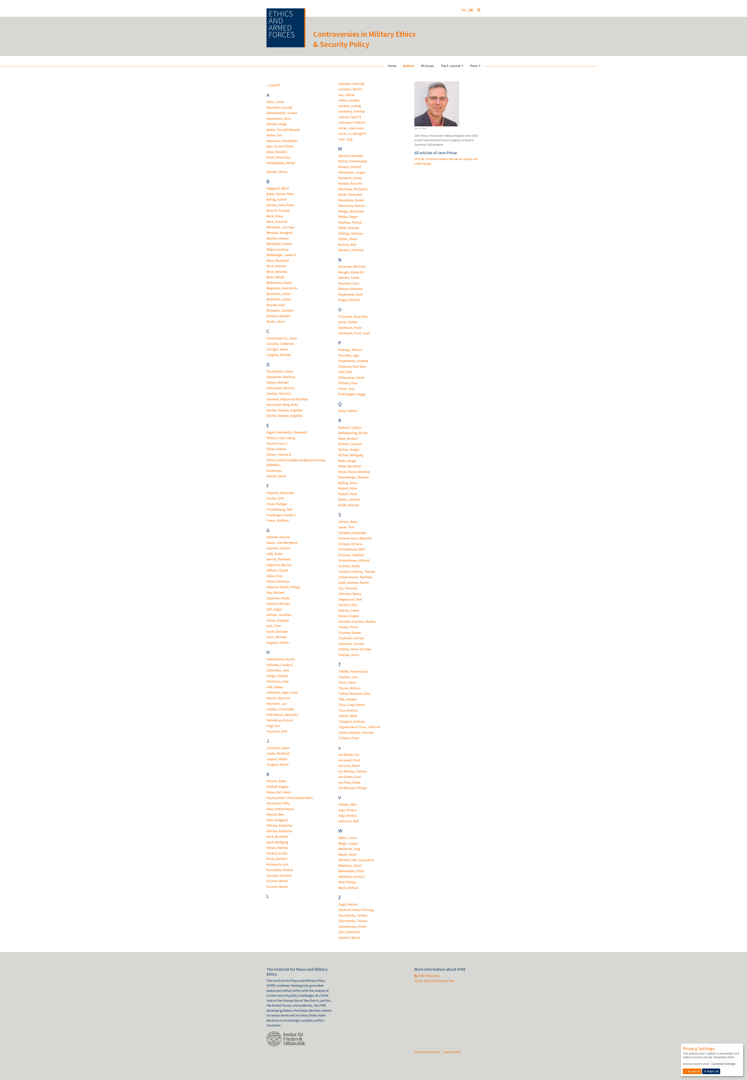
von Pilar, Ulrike (349, 782)
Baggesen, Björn (278, 188)
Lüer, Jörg (345, 139)
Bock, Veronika (277, 272)
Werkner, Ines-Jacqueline (356, 860)
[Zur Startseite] (286, 27)
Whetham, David (349, 865)
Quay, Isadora (347, 411)
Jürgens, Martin (278, 764)
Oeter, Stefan (347, 322)
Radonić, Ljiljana (349, 427)
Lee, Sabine (346, 95)
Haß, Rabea (275, 687)
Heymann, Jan (277, 703)
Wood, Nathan (348, 888)
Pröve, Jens (346, 389)
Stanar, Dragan (348, 616)
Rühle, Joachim (349, 499)
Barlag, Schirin (277, 199)
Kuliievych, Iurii (277, 864)
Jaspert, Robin (277, 759)
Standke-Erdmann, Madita (356, 621)
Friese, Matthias (278, 520)
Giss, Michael (275, 592)
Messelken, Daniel (351, 200)
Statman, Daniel (349, 633)
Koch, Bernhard (277, 836)
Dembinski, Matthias (281, 377)
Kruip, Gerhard (277, 859)
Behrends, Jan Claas (280, 227)
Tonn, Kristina (348, 710)
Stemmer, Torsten (351, 644)
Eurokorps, (274, 471)
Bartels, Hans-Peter (280, 205)
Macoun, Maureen (350, 156)
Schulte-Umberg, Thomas (356, 571)
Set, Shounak (347, 588)
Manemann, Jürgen (351, 172)
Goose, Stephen (278, 620)
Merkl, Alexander (350, 194)
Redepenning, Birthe (352, 433)
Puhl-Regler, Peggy (352, 394)
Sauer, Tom (346, 527)
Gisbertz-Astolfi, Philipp (283, 587)
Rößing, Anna (347, 483)
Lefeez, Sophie (348, 100)
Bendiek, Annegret (280, 233)
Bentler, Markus (278, 238)
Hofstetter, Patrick (280, 720)
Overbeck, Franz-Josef (354, 333)
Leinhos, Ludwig (349, 106)
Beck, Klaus (275, 216)
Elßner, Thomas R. (279, 454)
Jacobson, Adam (278, 748)
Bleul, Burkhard (278, 260)
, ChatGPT (273, 85)
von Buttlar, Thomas (352, 771)
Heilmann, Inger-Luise (282, 692)
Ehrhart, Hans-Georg (281, 438)
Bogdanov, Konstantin (282, 288)
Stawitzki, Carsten (351, 638)
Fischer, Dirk (275, 498)
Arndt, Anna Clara (278, 157)
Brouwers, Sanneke (280, 310)
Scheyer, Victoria (350, 544)
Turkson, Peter (348, 738)
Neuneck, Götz (348, 283)
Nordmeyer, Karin (350, 294)
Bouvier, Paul (276, 305)
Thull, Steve (347, 682)
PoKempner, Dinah (351, 377)
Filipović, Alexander (280, 493)
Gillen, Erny (274, 576)
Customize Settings (723, 1064)
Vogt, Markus (347, 810)
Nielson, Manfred (350, 289)
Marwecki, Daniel (350, 178)
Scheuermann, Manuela (355, 538)
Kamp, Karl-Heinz (279, 792)
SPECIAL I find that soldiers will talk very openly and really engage (446, 161)
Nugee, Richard (349, 300)
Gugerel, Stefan (278, 642)
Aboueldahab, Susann (282, 113)
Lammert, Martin (350, 89)
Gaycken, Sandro (278, 548)
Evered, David (276, 476)
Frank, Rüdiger (277, 504)
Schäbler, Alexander (352, 533)
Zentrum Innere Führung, (356, 910)
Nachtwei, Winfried (351, 266)
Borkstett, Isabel (278, 294)
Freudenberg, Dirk (280, 509)
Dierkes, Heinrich (279, 393)
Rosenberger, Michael (353, 477)
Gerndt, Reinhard (279, 559)
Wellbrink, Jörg (349, 849)
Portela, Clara (347, 383)
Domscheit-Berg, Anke (282, 405)
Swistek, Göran (348, 655)
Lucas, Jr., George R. (352, 133)
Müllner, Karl (347, 244)
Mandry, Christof (349, 167)
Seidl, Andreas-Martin (353, 583)
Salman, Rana (347, 522)
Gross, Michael (277, 637)
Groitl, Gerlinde (277, 631)
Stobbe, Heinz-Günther (355, 649)
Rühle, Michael (348, 505)
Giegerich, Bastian (279, 565)
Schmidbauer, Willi (351, 549)
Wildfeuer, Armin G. (351, 877)
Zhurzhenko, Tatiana (352, 915)
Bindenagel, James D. (281, 255)
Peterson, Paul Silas (352, 366)
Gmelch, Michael (278, 604)
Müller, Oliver (347, 239)
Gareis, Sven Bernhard (282, 543)
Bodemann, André (279, 283)
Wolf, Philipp (347, 882)
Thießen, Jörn (348, 677)
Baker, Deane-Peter (280, 194)
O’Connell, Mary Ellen (353, 316)
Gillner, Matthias (278, 581)
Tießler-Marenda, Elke (354, 694)
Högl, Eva (273, 726)
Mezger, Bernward (351, 211)
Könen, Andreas (277, 848)
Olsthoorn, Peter (350, 328)
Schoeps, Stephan (351, 555)
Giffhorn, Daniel (277, 570)
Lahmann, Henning (351, 84)
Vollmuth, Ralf (348, 821)
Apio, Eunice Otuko (280, 146)
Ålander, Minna (277, 172)
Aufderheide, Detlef (281, 163)
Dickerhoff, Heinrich (280, 388)
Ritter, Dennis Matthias (354, 472)
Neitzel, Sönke (348, 278)
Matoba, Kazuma (350, 183)
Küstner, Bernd (277, 881)
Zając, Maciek (347, 904)
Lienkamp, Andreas (351, 111)
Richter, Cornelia (349, 444)
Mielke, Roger (348, 217)
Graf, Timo (274, 626)
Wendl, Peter (347, 854)
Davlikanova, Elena (280, 371)
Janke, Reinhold (278, 753)
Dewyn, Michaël (277, 382)
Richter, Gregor (348, 450)
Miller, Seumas (348, 228)
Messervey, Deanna (351, 205)
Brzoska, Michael (278, 316)
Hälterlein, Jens (278, 670)
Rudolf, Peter (347, 488)
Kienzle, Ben (275, 814)
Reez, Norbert (348, 438)
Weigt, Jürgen (348, 843)
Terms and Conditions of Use (434, 981)
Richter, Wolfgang (350, 455)
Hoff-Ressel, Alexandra (282, 715)
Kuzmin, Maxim (277, 886)
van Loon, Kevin (349, 766)
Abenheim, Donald (279, 107)
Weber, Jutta (347, 838)
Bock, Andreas (276, 266)
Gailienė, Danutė (278, 537)
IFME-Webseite (429, 976)
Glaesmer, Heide (278, 598)
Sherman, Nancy (349, 594)
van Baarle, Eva (348, 754)
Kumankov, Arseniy (280, 870)
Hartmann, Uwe (278, 681)
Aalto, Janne (275, 102)
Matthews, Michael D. (353, 189)
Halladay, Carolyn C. (280, 665)
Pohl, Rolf (345, 372)
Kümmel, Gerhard (279, 875)
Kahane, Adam (276, 781)
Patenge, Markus (350, 350)
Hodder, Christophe (280, 709)
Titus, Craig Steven (351, 705)
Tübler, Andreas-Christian (356, 732)
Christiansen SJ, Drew (282, 338)
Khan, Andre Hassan (280, 809)
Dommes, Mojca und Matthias (287, 399)
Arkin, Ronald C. (277, 152)
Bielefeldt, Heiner (279, 244)
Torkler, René (347, 716)
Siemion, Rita (347, 605)
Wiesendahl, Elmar (351, 871)
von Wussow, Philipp (352, 788)
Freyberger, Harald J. (281, 515)
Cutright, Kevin (277, 349)
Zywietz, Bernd (349, 938)
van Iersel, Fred (349, 760)
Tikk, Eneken (347, 699)
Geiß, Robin (275, 554)
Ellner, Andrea (276, 449)
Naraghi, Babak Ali (351, 272)
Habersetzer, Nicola (281, 659)
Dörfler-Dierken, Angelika (284, 410)
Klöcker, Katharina (279, 825)
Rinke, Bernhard (349, 466)
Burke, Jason (276, 321)
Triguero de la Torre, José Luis (359, 727)
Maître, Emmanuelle (352, 161)
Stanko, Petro (348, 627)
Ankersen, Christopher (282, 141)
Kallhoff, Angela (277, 787)
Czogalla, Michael (279, 355)
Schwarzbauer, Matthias (355, 577)
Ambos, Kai (274, 135)
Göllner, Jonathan (279, 615)
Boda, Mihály (275, 277)
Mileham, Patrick (350, 222)
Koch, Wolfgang (277, 842)
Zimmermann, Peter (352, 926)
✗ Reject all (711, 1071)
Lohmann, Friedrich (351, 122)
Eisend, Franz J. (277, 443)
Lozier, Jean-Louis (351, 128)
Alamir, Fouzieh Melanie (283, 130)
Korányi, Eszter (277, 853)
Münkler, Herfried (351, 250)
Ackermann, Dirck (279, 118)
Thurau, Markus (349, 688)
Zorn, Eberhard (348, 932)
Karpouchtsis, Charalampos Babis (290, 798)
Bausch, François (278, 210)
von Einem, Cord (349, 777)
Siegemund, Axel (350, 599)
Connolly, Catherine (280, 344)
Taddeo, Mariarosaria (352, 671)
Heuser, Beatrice (278, 698)
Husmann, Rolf (277, 731)
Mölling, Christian (350, 233)
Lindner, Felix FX (349, 117)
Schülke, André (349, 566)
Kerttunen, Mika (278, 803)
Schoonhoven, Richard (354, 560)
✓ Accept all (692, 1071)
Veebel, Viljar (347, 804)
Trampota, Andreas (351, 721)
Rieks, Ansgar (347, 461)
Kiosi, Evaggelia (277, 820)
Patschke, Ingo (348, 355)
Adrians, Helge (277, 124)
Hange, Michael (277, 676)
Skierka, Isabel (348, 610)
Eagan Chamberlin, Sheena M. (287, 432)
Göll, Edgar (274, 609)
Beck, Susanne (277, 221)
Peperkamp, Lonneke (353, 361)
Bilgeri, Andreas (277, 249)
